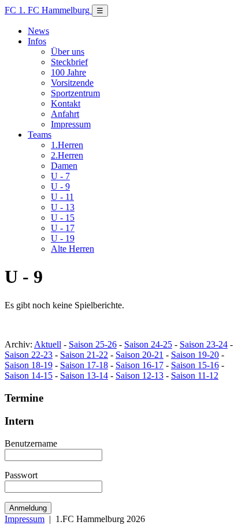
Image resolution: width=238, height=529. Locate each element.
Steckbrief (69, 62)
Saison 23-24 (204, 344)
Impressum (71, 124)
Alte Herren (72, 249)
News (38, 31)
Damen (64, 166)
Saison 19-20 (195, 355)
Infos (37, 41)
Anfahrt (65, 114)
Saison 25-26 (93, 344)
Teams (39, 134)
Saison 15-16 (195, 365)
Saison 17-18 (84, 365)
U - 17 (63, 228)
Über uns (67, 51)
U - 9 (60, 186)
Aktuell (47, 344)
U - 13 (63, 207)
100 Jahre (68, 72)
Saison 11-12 (194, 375)
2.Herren (67, 155)
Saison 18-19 (29, 365)
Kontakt (65, 103)
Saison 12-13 (139, 375)
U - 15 (63, 217)
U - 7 (60, 176)
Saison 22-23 (29, 355)
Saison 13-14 (84, 375)
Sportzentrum (75, 93)
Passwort (21, 475)
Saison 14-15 (29, 375)
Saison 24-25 (148, 344)
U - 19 (63, 238)
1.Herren (67, 145)
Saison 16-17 (139, 365)
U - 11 (62, 197)
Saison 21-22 (84, 355)
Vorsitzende (72, 83)
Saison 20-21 (139, 355)
